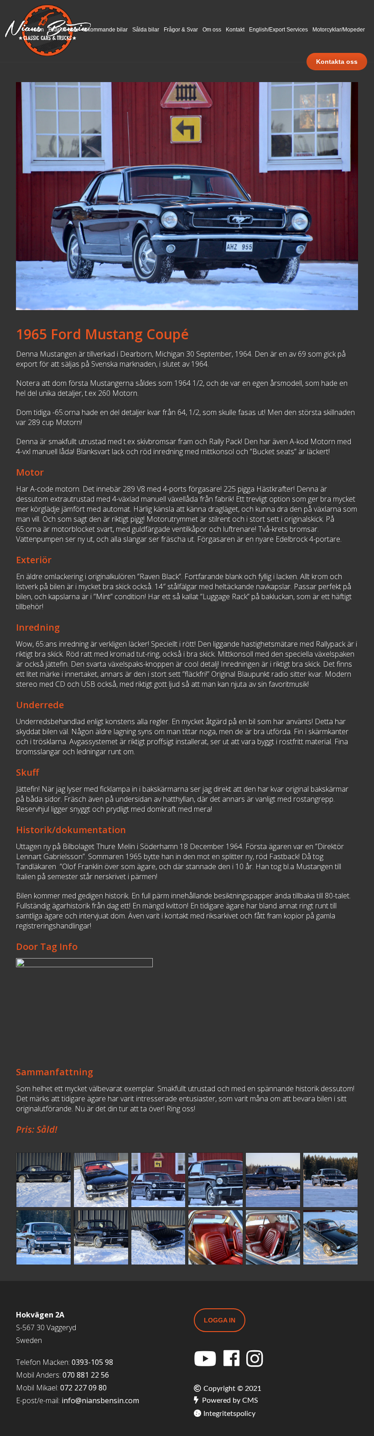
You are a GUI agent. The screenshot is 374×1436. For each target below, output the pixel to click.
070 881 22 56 (85, 1375)
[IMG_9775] (43, 1180)
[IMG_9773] (101, 1237)
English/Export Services (278, 29)
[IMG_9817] (330, 1237)
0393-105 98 (92, 1362)
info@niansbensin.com (100, 1400)
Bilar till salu (63, 29)
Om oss (212, 29)
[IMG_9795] (43, 1237)
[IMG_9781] (215, 1180)
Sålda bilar (145, 29)
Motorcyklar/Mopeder (338, 29)
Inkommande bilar (105, 29)
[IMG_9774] (158, 1237)
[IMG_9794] (330, 1180)
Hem (38, 29)
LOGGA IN (219, 1320)
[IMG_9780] (158, 1180)
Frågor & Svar (181, 29)
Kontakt (235, 29)
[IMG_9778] (101, 1180)
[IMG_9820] (273, 1237)
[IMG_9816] (215, 1237)
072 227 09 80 (83, 1388)
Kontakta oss (337, 61)
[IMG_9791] (273, 1180)
